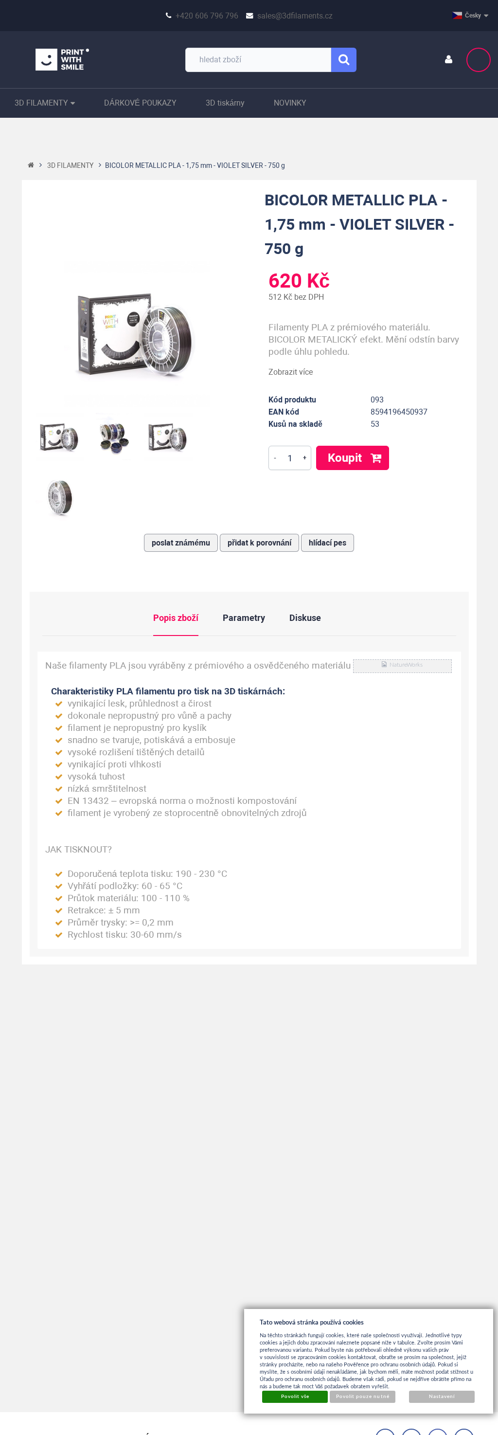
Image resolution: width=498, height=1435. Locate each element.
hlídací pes (327, 542)
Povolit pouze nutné (363, 1396)
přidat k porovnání (259, 542)
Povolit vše (295, 1396)
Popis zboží (175, 618)
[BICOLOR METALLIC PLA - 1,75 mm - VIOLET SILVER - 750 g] (138, 334)
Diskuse (305, 618)
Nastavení (442, 1396)
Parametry (244, 618)
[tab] (188, 617)
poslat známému (181, 542)
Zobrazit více (290, 372)
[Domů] (31, 166)
